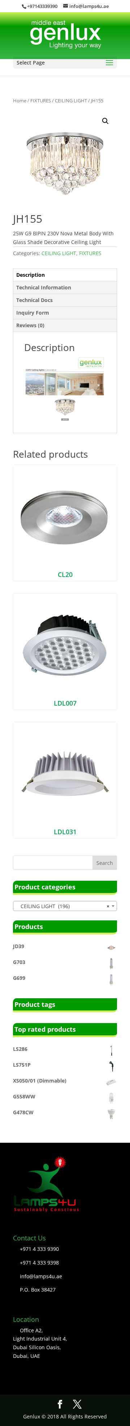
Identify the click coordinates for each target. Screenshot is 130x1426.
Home (19, 100)
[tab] (65, 275)
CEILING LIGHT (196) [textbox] (62, 906)
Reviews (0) (30, 325)
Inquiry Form (32, 312)
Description (30, 274)
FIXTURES (40, 100)
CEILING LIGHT (71, 100)
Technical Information (43, 287)
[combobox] (65, 906)
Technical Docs (34, 300)
